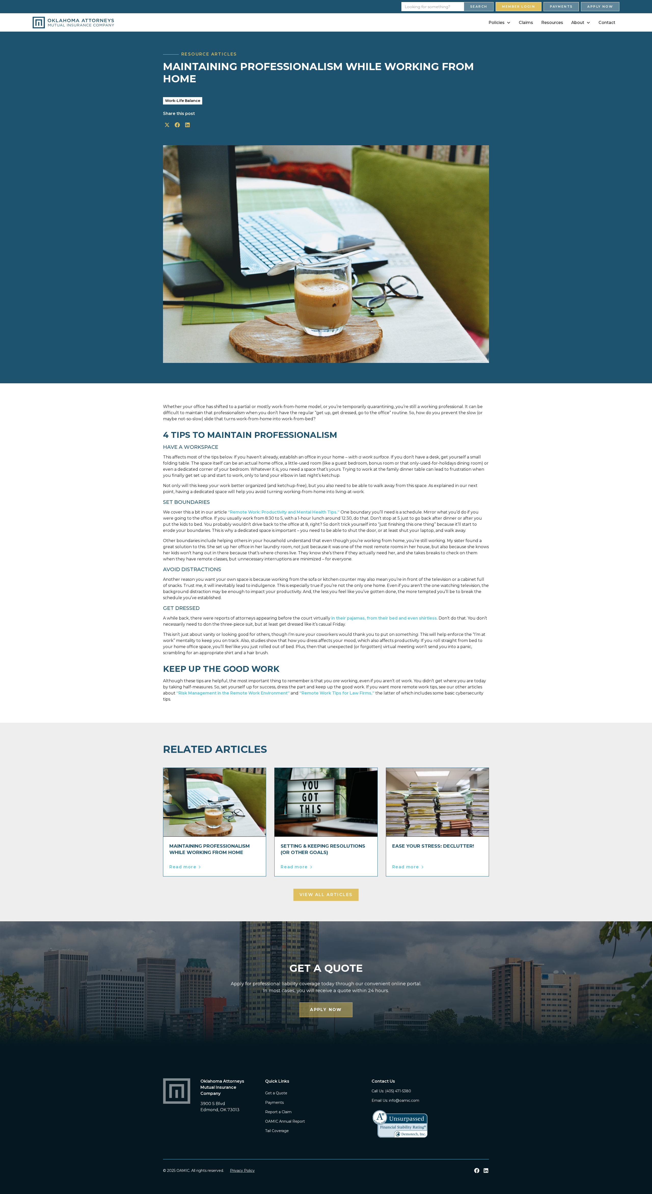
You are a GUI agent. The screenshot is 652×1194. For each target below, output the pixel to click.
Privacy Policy (242, 1170)
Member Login (518, 6)
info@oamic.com (404, 1100)
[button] (499, 23)
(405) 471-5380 (398, 1091)
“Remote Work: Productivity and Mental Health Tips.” (283, 512)
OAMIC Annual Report (285, 1121)
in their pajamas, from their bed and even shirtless (384, 618)
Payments (561, 6)
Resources (552, 22)
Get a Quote (276, 1093)
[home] (73, 23)
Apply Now (600, 6)
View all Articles (326, 894)
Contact (607, 22)
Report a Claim (278, 1112)
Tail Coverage (277, 1131)
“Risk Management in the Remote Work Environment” (233, 693)
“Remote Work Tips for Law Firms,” (337, 693)
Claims (526, 22)
